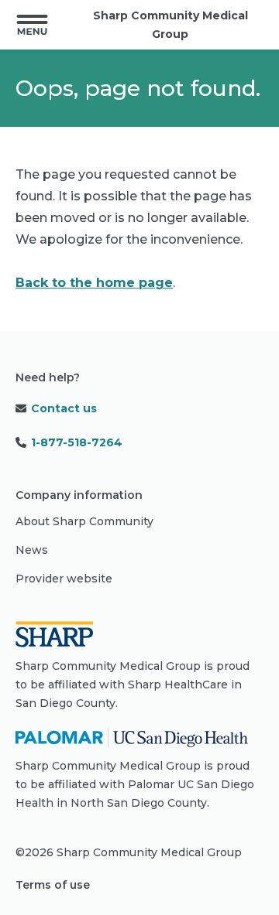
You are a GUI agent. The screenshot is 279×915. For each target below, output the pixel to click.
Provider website (64, 579)
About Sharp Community (84, 521)
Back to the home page (94, 282)
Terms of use (53, 885)
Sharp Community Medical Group (170, 25)
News (32, 550)
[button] (32, 24)
